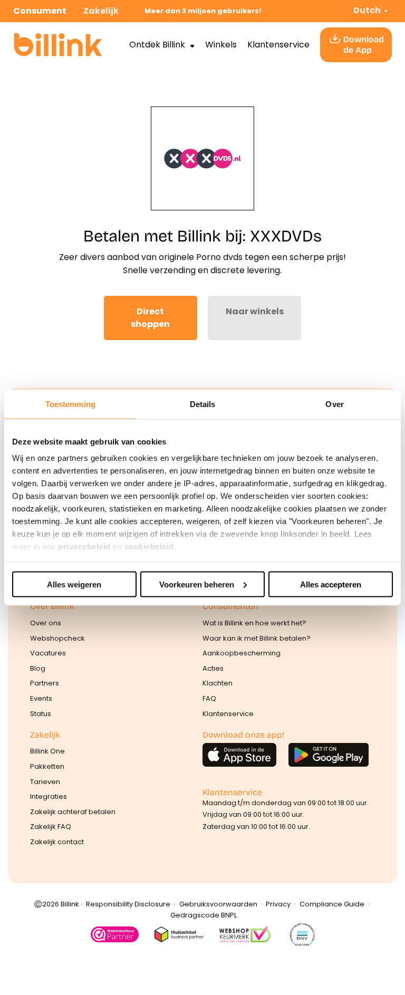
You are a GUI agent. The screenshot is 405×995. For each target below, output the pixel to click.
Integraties (48, 796)
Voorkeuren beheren (196, 583)
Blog (37, 668)
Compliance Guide (332, 904)
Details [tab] (203, 403)
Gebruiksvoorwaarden (218, 904)
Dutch (367, 10)
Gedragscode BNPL (203, 915)
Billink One (47, 751)
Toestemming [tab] (70, 403)
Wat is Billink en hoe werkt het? (254, 623)
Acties (213, 668)
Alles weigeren (74, 583)
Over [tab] (334, 403)
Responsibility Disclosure (128, 904)
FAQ (209, 698)
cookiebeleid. (150, 546)
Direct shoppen (150, 317)
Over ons (45, 623)
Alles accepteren (330, 583)
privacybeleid (84, 546)
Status (40, 714)
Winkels (221, 44)
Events (41, 698)
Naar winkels (255, 311)
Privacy (278, 904)
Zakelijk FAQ (50, 827)
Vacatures (48, 653)
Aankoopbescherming (241, 653)
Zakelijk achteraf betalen (72, 812)
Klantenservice (278, 44)
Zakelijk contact (57, 842)
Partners (44, 683)
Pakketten (47, 766)
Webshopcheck (57, 638)
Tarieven (45, 782)
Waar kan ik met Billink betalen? (256, 638)
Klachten (217, 683)
